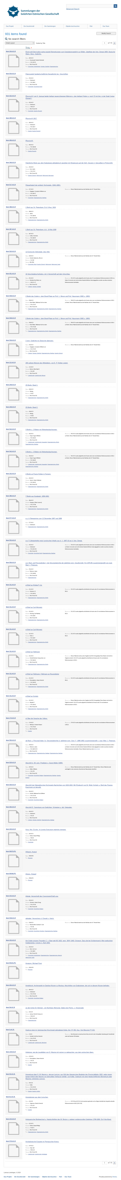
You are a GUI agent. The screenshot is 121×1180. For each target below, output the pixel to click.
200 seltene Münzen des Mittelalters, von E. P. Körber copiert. (47, 363)
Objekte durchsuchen (73, 26)
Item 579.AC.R (11, 1141)
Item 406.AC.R (11, 140)
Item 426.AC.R (11, 785)
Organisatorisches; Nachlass (40, 197)
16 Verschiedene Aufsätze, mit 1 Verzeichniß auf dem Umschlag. (48, 274)
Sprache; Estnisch (32, 175)
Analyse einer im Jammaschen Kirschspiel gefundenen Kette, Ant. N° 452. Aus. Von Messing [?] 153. (60, 1030)
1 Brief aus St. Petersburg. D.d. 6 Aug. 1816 (41, 207)
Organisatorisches (54, 66)
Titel (28, 47)
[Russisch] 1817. (31, 118)
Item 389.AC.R (11, 118)
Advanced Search (72, 9)
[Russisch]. (29, 141)
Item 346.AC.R (11, 162)
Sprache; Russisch (38, 111)
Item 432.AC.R (11, 940)
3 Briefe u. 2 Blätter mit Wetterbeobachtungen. (41, 429)
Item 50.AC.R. (10, 1074)
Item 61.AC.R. (10, 1097)
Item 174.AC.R (11, 718)
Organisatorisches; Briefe (42, 220)
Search (115, 6)
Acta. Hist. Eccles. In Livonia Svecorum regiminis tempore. (46, 829)
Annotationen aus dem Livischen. (37, 1097)
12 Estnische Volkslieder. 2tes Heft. (38, 252)
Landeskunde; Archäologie (41, 1154)
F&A (91, 26)
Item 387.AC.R (11, 229)
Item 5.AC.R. (10, 1029)
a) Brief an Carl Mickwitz (34, 607)
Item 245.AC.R (11, 829)
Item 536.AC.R (11, 340)
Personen (30, 858)
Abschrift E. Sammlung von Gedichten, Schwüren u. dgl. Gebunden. (49, 807)
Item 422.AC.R (11, 96)
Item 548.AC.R (11, 296)
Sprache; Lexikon (36, 1091)
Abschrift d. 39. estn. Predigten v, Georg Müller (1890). (44, 763)
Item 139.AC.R (11, 1052)
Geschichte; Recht (38, 86)
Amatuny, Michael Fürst (34, 963)
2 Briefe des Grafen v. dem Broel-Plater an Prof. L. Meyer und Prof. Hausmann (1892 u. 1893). (58, 296)
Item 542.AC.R (11, 429)
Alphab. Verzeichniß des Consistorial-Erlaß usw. (42, 896)
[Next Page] (114, 43)
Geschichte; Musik (32, 264)
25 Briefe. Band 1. (32, 385)
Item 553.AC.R (11, 540)
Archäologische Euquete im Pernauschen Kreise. (42, 1142)
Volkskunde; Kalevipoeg (48, 175)
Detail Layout (10, 43)
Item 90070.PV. (11, 851)
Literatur (30, 286)
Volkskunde (39, 175)
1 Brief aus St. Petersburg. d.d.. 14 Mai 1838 (41, 229)
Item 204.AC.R (11, 51)
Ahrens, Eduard (31, 874)
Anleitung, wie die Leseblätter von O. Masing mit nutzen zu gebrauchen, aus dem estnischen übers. (60, 1052)
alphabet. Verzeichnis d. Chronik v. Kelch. (40, 918)
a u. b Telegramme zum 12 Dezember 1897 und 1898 (44, 518)
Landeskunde (31, 375)
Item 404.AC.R (11, 985)
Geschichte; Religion (38, 775)
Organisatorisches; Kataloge (43, 753)
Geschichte (30, 86)
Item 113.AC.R (11, 362)
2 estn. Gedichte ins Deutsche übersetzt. (40, 341)
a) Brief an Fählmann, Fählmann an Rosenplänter (42, 674)
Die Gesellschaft (29, 26)
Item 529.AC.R (11, 762)
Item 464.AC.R (11, 807)
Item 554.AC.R (11, 73)
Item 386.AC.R (11, 496)
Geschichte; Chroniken (39, 931)
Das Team (106, 26)
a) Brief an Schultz (32, 696)
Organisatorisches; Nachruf (55, 955)
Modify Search (106, 33)
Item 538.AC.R (11, 918)
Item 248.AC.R (11, 385)
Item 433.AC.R (11, 896)
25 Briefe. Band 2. (32, 407)
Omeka (114, 1177)
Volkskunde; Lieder (55, 264)
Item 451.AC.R (11, 273)
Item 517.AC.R (11, 185)
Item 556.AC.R (11, 562)
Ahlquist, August (31, 852)
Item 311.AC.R (11, 585)
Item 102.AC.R (11, 473)
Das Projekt (9, 26)
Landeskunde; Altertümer (41, 1042)
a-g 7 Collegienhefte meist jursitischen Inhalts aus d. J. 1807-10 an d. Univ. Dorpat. (54, 541)
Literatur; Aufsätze (36, 286)
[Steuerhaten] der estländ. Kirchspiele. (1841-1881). (43, 185)
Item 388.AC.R (11, 207)
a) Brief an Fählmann (33, 652)
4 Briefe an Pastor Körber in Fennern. (38, 474)
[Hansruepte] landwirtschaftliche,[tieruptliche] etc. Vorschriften (47, 74)
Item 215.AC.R (11, 1119)
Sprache (30, 131)
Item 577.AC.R (11, 518)
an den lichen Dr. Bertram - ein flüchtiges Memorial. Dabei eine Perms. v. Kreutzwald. (55, 1008)
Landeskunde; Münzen (40, 375)
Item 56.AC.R (10, 1007)
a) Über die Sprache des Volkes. (37, 718)
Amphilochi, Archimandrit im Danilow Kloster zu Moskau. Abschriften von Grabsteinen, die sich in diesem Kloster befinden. (68, 986)
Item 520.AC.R (11, 251)
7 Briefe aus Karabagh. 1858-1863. (37, 496)
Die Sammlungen (50, 26)
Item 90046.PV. (11, 873)
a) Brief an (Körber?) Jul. (34, 585)
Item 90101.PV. (11, 963)
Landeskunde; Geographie (41, 442)
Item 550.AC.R (11, 740)
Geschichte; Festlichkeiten (34, 66)
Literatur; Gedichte (45, 66)
